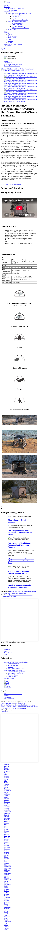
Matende (14, 18)
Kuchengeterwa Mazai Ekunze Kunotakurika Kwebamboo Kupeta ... (19, 545)
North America (12, 37)
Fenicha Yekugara (17, 24)
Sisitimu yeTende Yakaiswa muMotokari (19, 13)
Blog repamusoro (9, 698)
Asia (9, 39)
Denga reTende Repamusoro (25, 706)
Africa (10, 42)
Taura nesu (7, 45)
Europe (10, 34)
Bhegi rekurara (12, 676)
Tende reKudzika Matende (12, 66)
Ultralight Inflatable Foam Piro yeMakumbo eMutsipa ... (19, 586)
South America (12, 36)
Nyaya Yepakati (12, 10)
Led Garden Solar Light (28, 705)
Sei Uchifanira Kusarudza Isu (16, 8)
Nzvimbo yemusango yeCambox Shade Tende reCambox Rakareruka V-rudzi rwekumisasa (18, 592)
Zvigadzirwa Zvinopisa (7, 703)
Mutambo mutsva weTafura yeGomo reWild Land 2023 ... (19, 572)
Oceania (10, 41)
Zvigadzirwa (8, 11)
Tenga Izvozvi (5, 184)
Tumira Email (5, 711)
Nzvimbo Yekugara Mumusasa (17, 21)
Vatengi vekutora (13, 665)
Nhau (6, 31)
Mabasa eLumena (13, 29)
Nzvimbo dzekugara (17, 23)
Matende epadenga (17, 15)
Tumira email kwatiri (15, 184)
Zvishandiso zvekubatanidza (20, 20)
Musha (6, 5)
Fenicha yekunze (13, 675)
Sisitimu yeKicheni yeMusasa (20, 28)
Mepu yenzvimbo (20, 703)
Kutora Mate (15, 16)
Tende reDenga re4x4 (19, 708)
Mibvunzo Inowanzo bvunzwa (13, 44)
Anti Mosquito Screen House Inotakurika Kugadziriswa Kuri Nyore (20, 532)
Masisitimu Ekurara (17, 26)
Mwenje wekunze (9, 678)
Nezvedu (7, 7)
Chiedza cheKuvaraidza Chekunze (11, 705)
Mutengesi (7, 33)
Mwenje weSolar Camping (8, 706)
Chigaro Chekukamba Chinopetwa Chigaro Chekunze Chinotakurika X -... (21, 561)
